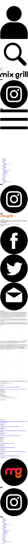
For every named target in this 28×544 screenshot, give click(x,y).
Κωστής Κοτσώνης (2, 423)
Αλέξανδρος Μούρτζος (3, 457)
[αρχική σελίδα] (14, 78)
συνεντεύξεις (4, 159)
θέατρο (2, 165)
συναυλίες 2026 (2, 429)
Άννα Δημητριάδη (2, 444)
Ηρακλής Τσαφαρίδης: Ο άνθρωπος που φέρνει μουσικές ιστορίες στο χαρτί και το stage (13, 451)
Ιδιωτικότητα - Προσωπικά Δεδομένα (7, 181)
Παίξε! (2, 174)
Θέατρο (4, 178)
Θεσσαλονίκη (13, 341)
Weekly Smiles (5, 169)
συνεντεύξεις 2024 (2, 450)
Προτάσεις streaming (5, 171)
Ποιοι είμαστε (4, 180)
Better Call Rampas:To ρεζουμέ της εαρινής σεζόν (7, 447)
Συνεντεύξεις (4, 167)
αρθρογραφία (3, 158)
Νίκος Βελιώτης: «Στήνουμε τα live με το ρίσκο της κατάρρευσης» (10, 435)
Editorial (1, 441)
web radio (2, 69)
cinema (2, 168)
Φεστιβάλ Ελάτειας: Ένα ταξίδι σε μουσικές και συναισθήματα (9, 426)
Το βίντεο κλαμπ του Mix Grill (6, 170)
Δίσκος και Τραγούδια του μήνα (7, 164)
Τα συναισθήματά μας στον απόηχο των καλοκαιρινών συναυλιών (10, 455)
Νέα (3, 162)
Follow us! (1, 486)
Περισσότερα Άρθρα (2, 311)
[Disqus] (14, 409)
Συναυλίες (4, 177)
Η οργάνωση (1, 390)
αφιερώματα (4, 160)
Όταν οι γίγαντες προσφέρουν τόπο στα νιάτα (7, 443)
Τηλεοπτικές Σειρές (5, 173)
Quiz (3, 175)
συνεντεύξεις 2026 (2, 434)
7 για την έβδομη (5, 172)
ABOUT (3, 179)
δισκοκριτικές (4, 163)
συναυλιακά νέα (2, 385)
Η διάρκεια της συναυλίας (3, 392)
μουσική (3, 161)
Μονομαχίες (4, 176)
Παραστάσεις (4, 166)
